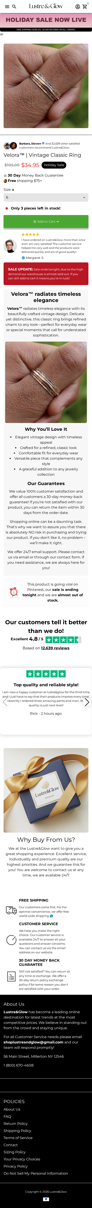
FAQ (7, 1116)
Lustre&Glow (58, 1191)
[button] (87, 702)
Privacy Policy (16, 1166)
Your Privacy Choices (22, 1159)
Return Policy (16, 1123)
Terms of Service (18, 1138)
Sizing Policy (15, 1152)
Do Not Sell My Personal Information (36, 1173)
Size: (9, 189)
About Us (12, 1109)
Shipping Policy (17, 1131)
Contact (11, 1145)
